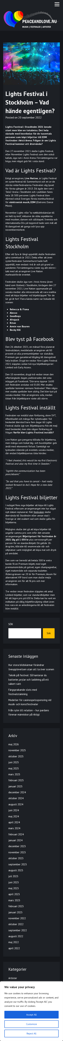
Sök (10, 624)
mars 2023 (14, 900)
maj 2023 (13, 888)
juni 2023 (13, 882)
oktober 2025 (15, 756)
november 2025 (17, 750)
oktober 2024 (15, 798)
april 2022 (14, 948)
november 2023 (17, 852)
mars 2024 (14, 828)
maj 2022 (13, 942)
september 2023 (17, 864)
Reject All (31, 1033)
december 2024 (17, 792)
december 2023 (17, 846)
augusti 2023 (15, 870)
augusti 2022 (15, 936)
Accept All (31, 1014)
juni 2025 (13, 762)
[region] (31, 1011)
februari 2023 (16, 906)
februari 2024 (16, 834)
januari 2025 (15, 786)
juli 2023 (13, 876)
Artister (12, 978)
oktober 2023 (15, 858)
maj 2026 (13, 744)
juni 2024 (13, 810)
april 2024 (14, 822)
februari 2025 (16, 780)
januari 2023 (15, 912)
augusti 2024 (15, 804)
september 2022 (17, 930)
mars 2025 (14, 774)
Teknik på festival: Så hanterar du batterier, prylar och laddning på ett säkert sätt (28, 679)
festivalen (39, 512)
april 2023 (14, 894)
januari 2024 (15, 840)
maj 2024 (13, 816)
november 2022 (17, 918)
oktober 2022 (15, 924)
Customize (31, 1024)
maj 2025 (13, 768)
